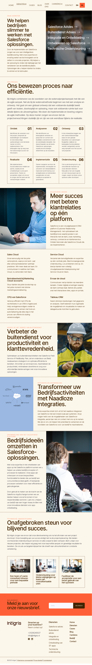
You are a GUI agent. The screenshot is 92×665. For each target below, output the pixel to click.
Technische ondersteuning (54, 650)
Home (11, 5)
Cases (32, 5)
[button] (21, 4)
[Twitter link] (29, 639)
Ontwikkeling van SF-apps (55, 644)
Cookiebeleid (47, 660)
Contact (73, 641)
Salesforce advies (56, 627)
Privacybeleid (38, 660)
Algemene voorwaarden (25, 660)
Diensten (73, 625)
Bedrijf (72, 638)
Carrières (73, 635)
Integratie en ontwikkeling (54, 637)
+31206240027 (34, 633)
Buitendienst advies (54, 631)
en (77, 5)
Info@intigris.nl (34, 635)
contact (69, 5)
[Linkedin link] (32, 639)
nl (82, 5)
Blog (40, 5)
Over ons (47, 5)
